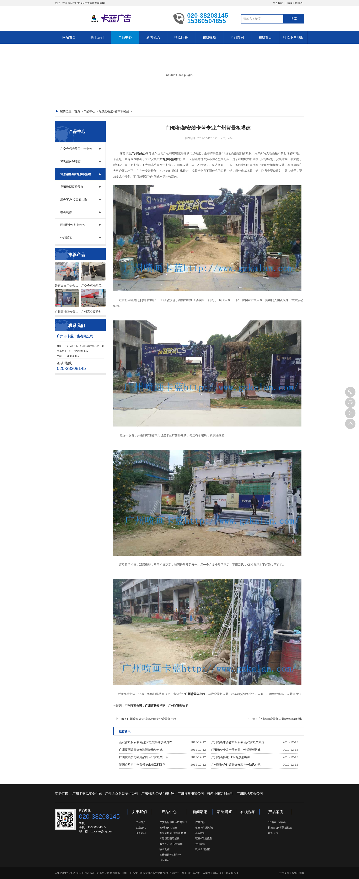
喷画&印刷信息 (203, 838)
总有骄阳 (200, 833)
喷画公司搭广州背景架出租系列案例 (142, 764)
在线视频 (209, 37)
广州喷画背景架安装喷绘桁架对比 (280, 719)
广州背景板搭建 (167, 159)
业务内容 (141, 833)
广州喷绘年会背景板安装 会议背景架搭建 (237, 742)
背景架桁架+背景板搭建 (113, 111)
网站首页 (69, 37)
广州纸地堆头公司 (249, 793)
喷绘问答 (181, 37)
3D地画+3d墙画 (70, 161)
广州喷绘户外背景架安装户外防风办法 (236, 764)
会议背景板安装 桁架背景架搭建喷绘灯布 (145, 742)
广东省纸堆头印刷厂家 (158, 793)
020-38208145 (350, 392)
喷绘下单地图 (295, 3)
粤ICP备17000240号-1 (225, 873)
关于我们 (97, 37)
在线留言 (265, 37)
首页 (77, 111)
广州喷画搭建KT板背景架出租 (230, 757)
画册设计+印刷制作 (72, 224)
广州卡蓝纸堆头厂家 (87, 793)
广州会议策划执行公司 (121, 793)
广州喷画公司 (140, 153)
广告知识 (200, 822)
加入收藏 (278, 3)
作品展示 (66, 237)
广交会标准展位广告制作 (76, 148)
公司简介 (141, 822)
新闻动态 (153, 37)
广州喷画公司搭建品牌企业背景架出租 (151, 719)
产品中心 (125, 37)
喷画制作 (66, 212)
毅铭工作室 (298, 873)
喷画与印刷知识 (204, 827)
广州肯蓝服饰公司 (190, 793)
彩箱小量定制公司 (220, 793)
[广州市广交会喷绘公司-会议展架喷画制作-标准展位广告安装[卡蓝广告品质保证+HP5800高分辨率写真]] (111, 18)
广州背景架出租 (195, 694)
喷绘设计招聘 (202, 849)
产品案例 (237, 37)
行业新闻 (200, 843)
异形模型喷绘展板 (72, 186)
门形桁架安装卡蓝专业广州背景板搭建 (236, 749)
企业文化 (141, 827)
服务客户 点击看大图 (73, 199)
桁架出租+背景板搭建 (280, 827)
